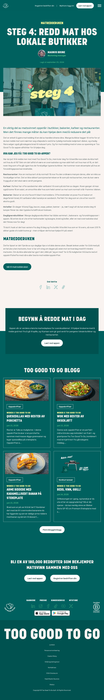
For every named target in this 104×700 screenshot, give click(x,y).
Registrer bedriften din (44, 5)
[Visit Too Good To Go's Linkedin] (48, 287)
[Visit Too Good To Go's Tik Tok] (56, 606)
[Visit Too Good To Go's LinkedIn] (33, 606)
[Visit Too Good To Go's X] (71, 606)
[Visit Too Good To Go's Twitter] (56, 287)
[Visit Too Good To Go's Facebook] (40, 287)
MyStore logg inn (67, 5)
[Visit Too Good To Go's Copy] (63, 287)
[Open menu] (99, 5)
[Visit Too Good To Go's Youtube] (63, 606)
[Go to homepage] (5, 5)
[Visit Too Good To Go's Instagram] (40, 606)
